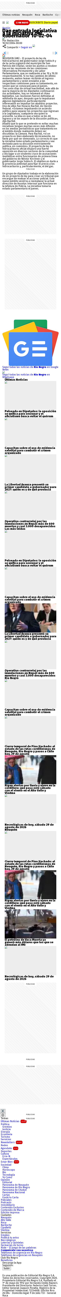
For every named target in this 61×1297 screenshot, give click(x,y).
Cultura (5, 1154)
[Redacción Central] (3, 38)
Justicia (6, 1129)
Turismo (5, 1137)
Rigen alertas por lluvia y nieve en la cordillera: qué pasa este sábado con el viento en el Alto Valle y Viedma (30, 789)
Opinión (5, 1180)
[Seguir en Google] (3, 55)
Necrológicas (8, 1240)
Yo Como (7, 1177)
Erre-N (6, 1156)
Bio (4, 1172)
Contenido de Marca (12, 1210)
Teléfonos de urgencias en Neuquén (22, 1255)
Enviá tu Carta (10, 1197)
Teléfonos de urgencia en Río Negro (21, 1252)
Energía (5, 1132)
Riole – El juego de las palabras (18, 1247)
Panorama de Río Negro (16, 1187)
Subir (7, 1268)
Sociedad (6, 1165)
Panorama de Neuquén (15, 1185)
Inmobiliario (8, 1205)
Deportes (6, 1151)
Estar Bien (9, 1161)
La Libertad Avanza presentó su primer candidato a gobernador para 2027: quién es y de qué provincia (30, 487)
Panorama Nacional (13, 1192)
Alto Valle (6, 1220)
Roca (37, 14)
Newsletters (11, 1142)
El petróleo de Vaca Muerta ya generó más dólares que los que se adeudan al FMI (29, 942)
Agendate (9, 1148)
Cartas (6, 1195)
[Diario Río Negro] (7, 22)
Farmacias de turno (12, 1245)
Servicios (6, 1139)
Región (6, 28)
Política (5, 1124)
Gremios (7, 1127)
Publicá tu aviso (10, 1237)
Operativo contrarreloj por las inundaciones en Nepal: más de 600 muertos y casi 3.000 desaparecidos (30, 524)
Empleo (5, 1235)
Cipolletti (6, 1227)
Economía (6, 1134)
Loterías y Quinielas (12, 1242)
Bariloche (48, 14)
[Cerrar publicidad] (3, 1111)
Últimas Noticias (13, 1121)
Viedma (5, 1230)
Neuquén (27, 14)
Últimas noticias (11, 14)
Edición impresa (10, 1212)
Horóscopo (8, 1170)
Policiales (6, 1200)
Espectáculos (10, 1159)
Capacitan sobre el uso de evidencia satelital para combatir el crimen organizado (30, 450)
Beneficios (7, 1260)
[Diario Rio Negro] (15, 1271)
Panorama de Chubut (14, 1190)
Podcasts (6, 1202)
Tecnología (8, 1175)
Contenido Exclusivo (12, 1207)
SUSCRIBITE (44, 22)
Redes (4, 1145)
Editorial (7, 1182)
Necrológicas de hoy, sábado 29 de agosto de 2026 (29, 826)
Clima (5, 1167)
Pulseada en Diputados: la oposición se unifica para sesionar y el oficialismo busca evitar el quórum (30, 414)
